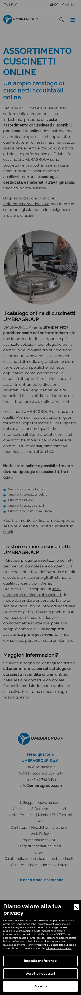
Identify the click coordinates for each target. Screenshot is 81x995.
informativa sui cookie (58, 948)
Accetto (40, 986)
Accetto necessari (40, 973)
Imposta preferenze (40, 961)
